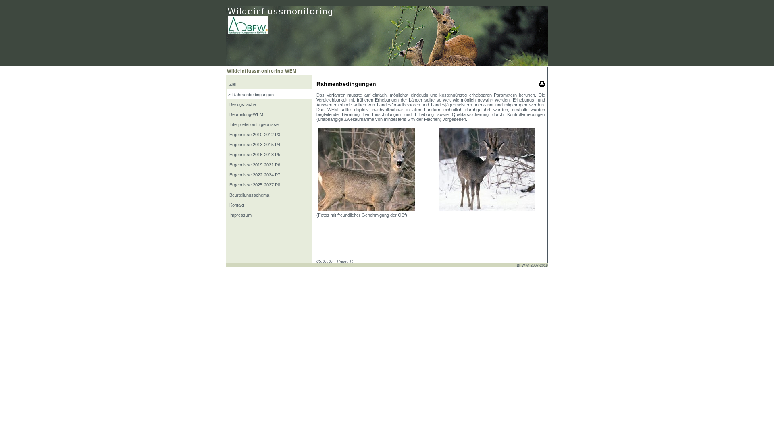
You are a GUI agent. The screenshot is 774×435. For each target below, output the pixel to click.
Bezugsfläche (242, 104)
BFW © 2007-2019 (532, 265)
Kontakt (236, 205)
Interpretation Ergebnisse (253, 124)
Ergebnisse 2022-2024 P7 (254, 174)
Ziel (232, 84)
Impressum (240, 215)
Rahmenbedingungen (253, 94)
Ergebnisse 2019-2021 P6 (254, 164)
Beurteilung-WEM (245, 114)
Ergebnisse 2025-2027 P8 (254, 184)
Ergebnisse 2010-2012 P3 (254, 134)
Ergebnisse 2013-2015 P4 (254, 144)
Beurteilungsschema (248, 195)
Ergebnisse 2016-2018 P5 (254, 154)
